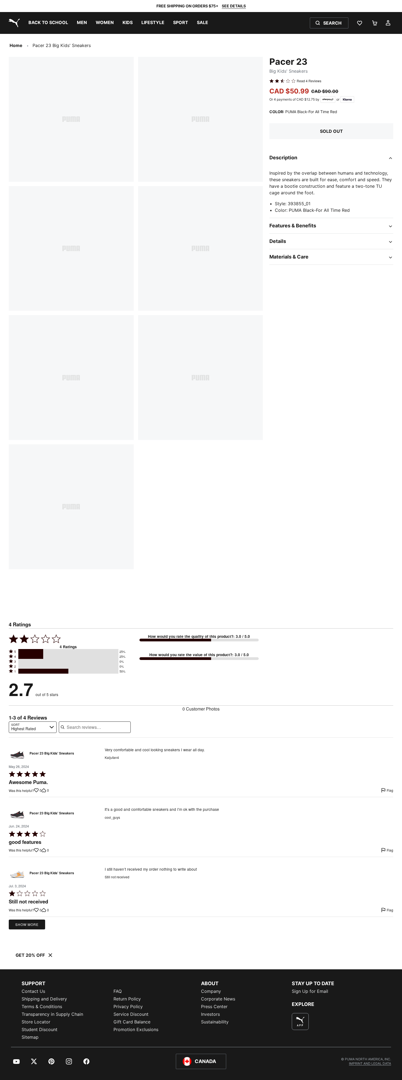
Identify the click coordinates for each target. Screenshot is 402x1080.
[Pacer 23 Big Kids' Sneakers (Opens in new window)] (17, 755)
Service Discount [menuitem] (130, 1014)
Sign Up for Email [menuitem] (310, 991)
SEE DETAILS (234, 6)
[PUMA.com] (13, 22)
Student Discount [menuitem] (39, 1029)
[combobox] (33, 727)
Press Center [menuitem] (214, 1006)
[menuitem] (48, 23)
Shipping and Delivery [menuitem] (44, 999)
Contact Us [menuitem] (33, 991)
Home (16, 45)
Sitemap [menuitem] (30, 1037)
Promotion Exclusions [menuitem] (135, 1029)
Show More (27, 924)
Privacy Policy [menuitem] (128, 1006)
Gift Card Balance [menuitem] (131, 1022)
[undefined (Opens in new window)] (300, 1021)
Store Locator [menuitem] (36, 1022)
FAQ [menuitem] (117, 991)
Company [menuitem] (211, 991)
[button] (68, 651)
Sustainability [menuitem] (215, 1022)
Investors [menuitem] (210, 1014)
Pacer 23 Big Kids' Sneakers (52, 753)
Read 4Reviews (309, 81)
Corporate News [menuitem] (218, 999)
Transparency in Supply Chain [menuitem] (52, 1014)
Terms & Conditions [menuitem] (42, 1006)
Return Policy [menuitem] (127, 999)
